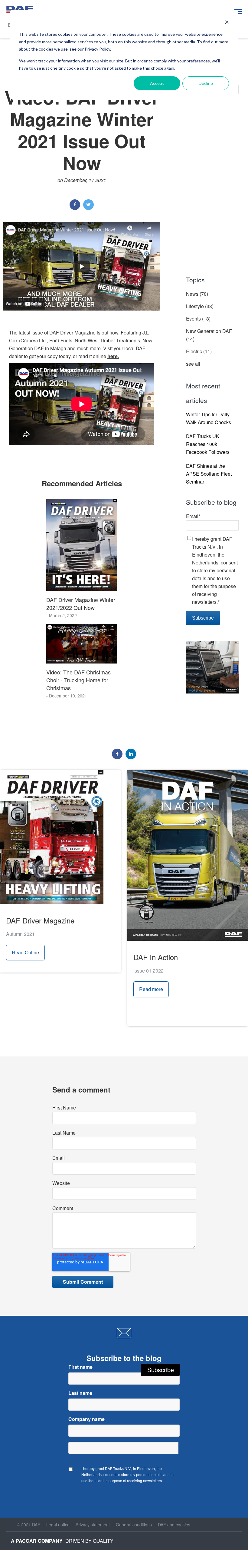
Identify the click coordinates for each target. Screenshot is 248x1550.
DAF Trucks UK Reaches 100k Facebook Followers (208, 444)
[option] (81, 459)
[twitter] (88, 204)
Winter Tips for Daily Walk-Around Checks (208, 418)
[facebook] (75, 204)
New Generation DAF (209, 335)
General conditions (134, 1525)
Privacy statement (93, 1525)
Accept (157, 83)
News (197, 293)
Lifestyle (200, 306)
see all (193, 363)
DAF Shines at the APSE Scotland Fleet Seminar (209, 473)
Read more (151, 989)
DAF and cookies (174, 1525)
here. (113, 356)
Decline (206, 83)
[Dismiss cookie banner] (227, 23)
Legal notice (58, 1525)
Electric (199, 351)
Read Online (25, 952)
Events (198, 318)
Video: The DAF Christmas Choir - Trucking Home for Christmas (78, 680)
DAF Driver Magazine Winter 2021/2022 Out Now (80, 603)
